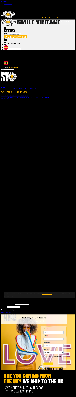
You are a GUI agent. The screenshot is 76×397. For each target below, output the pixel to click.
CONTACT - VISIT (5, 98)
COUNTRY (46, 349)
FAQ (13, 24)
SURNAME (46, 342)
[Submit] (1, 71)
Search (5, 33)
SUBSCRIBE (48, 364)
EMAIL (45, 329)
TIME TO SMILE (24, 88)
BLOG (30, 88)
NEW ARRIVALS (13, 96)
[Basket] (5, 41)
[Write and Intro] (39, 31)
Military (30, 21)
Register (9, 31)
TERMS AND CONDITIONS (31, 97)
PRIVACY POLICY (19, 97)
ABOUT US (17, 88)
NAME (45, 335)
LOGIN (34, 88)
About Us (64, 21)
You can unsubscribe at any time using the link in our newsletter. (53, 360)
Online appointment (15, 37)
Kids (24, 21)
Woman (6, 21)
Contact (7, 24)
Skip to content (4, 1)
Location (71, 21)
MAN (7, 96)
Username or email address (8, 304)
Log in (12, 309)
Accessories (38, 21)
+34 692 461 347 (8, 4)
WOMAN (3, 96)
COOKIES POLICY (44, 97)
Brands (55, 21)
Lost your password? (6, 312)
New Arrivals (47, 21)
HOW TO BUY (22, 96)
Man (13, 21)
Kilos (19, 21)
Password (3, 307)
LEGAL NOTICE (10, 97)
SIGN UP (11, 88)
